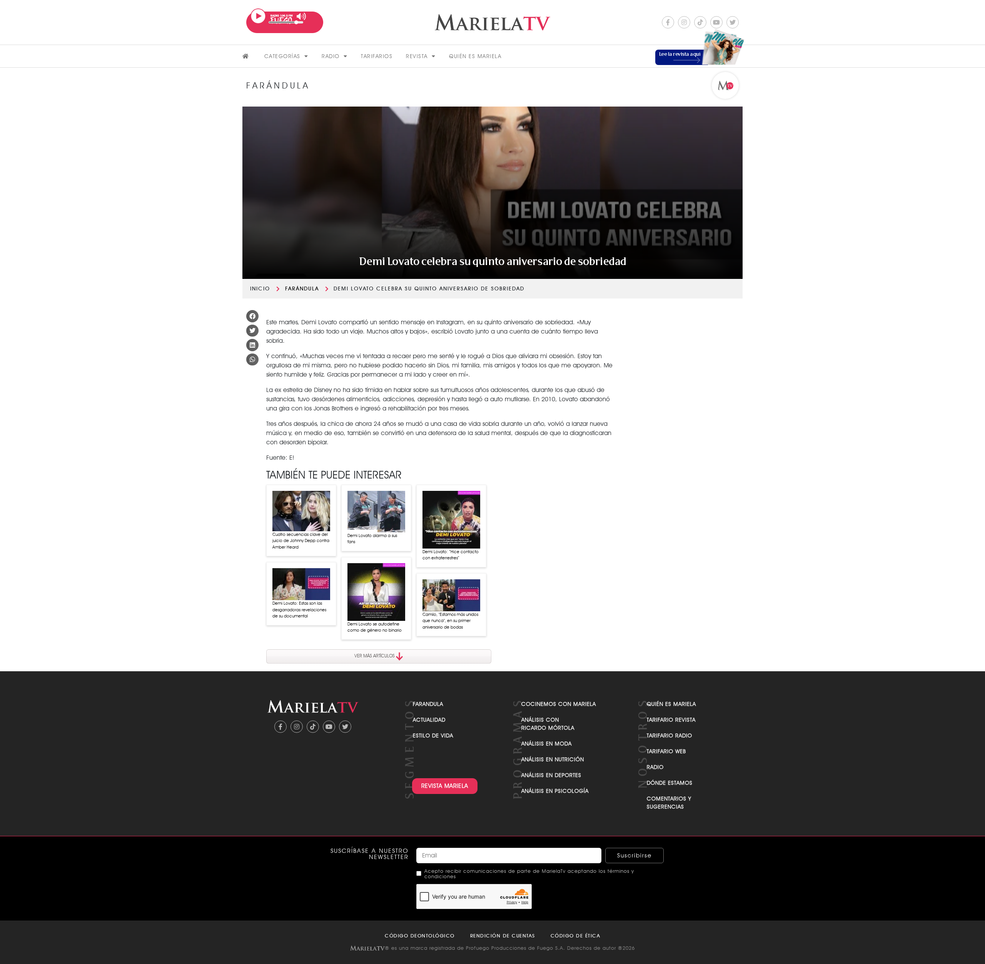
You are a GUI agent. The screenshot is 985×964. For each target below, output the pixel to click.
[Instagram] (684, 22)
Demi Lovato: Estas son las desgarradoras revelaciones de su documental (299, 609)
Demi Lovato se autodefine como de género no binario (374, 627)
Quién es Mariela (475, 56)
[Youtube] (716, 22)
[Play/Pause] (258, 16)
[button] (252, 316)
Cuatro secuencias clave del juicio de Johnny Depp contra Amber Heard (300, 541)
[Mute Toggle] (301, 16)
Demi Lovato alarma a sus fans (372, 539)
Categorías (282, 56)
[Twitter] (732, 22)
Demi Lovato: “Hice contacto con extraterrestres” (450, 555)
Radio (331, 56)
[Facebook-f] (668, 22)
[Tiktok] (700, 22)
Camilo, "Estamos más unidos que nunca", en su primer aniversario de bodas (450, 621)
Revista (417, 56)
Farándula (302, 288)
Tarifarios (376, 56)
